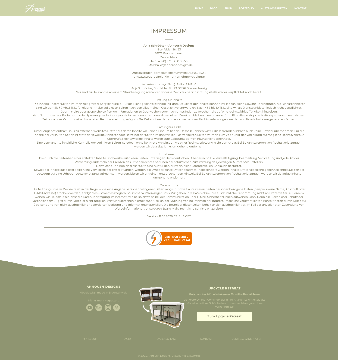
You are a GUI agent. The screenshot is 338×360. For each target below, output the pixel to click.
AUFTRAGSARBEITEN (274, 8)
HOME (199, 8)
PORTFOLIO (246, 8)
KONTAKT (300, 8)
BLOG (213, 8)
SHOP (228, 8)
